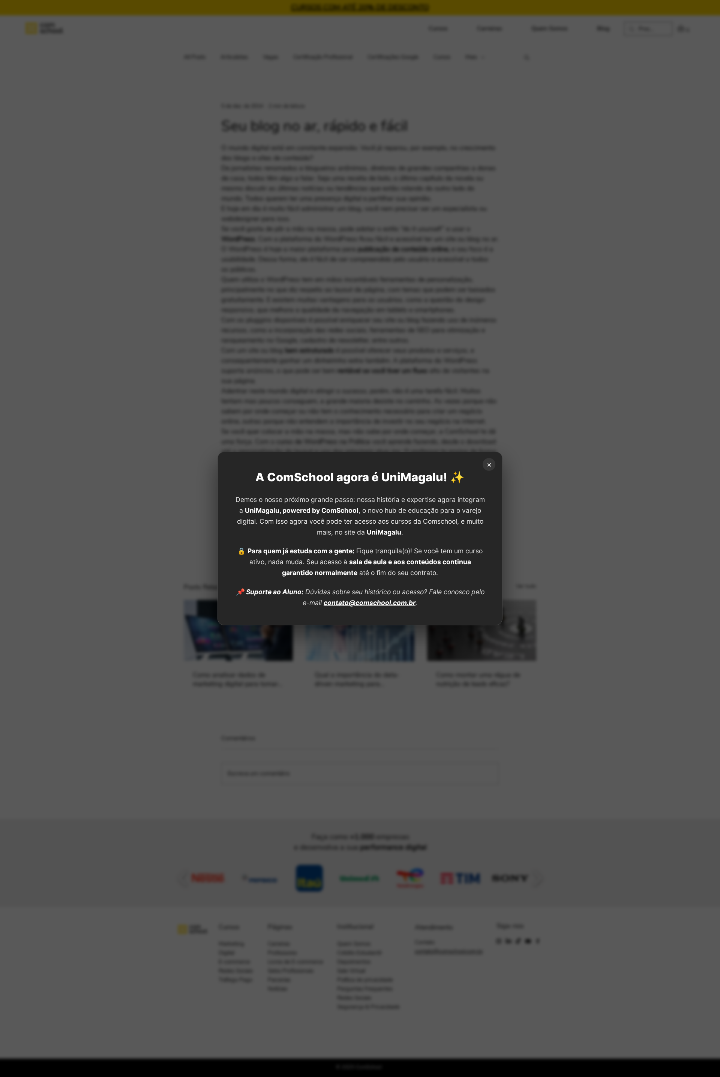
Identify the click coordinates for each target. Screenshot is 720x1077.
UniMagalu (384, 532)
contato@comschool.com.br (370, 603)
